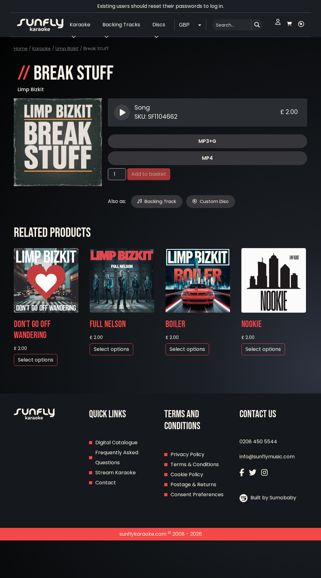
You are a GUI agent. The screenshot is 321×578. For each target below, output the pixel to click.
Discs (158, 24)
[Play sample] (122, 112)
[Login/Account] (278, 24)
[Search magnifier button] (257, 24)
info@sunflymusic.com (267, 456)
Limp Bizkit (67, 48)
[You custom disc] (301, 24)
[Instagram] (264, 473)
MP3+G (207, 141)
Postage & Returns (193, 484)
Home (21, 48)
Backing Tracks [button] (121, 24)
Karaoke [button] (80, 24)
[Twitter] (252, 473)
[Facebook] (241, 473)
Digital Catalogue (116, 442)
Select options (35, 359)
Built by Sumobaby (272, 497)
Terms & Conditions (195, 464)
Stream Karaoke (115, 472)
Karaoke (41, 48)
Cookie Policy (187, 474)
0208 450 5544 (258, 441)
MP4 (207, 158)
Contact (105, 482)
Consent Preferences (197, 494)
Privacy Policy (187, 454)
